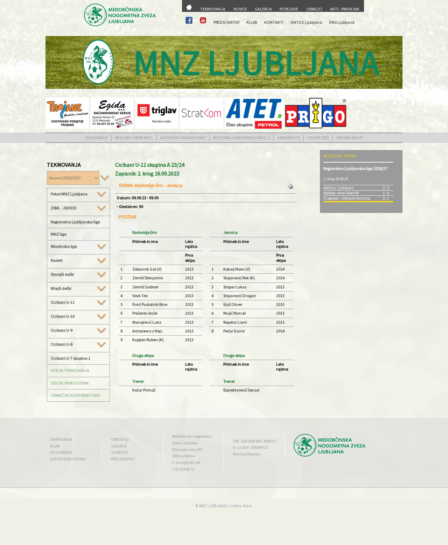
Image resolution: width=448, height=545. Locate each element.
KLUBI (251, 22)
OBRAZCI (314, 9)
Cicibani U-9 (61, 330)
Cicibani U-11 (63, 302)
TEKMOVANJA (212, 9)
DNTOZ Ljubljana (306, 22)
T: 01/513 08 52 (183, 469)
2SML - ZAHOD (64, 208)
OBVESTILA (120, 439)
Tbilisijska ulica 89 (187, 449)
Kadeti (57, 260)
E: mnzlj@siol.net (186, 462)
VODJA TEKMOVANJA (70, 370)
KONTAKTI (274, 22)
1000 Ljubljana (183, 455)
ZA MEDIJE (119, 452)
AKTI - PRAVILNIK (344, 9)
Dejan (247, 505)
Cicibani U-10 (63, 316)
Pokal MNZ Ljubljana (69, 194)
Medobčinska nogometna (192, 436)
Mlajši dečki (61, 288)
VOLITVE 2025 (318, 137)
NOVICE (240, 9)
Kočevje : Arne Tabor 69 (341, 193)
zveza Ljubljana (185, 442)
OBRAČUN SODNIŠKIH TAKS (75, 395)
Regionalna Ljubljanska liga (75, 221)
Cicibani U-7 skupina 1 (70, 358)
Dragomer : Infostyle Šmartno (346, 198)
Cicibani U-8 (61, 344)
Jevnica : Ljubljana (338, 187)
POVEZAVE (289, 9)
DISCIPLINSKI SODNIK (70, 383)
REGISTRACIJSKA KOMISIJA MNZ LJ (241, 137)
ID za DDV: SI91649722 (250, 447)
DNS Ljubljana (342, 22)
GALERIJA (263, 9)
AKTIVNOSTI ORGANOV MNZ (183, 137)
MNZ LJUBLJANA (212, 505)
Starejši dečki (62, 274)
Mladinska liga (64, 246)
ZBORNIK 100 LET (349, 137)
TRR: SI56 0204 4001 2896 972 (254, 441)
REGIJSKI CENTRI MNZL (134, 137)
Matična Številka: (247, 454)
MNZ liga (58, 234)
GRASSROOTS (288, 137)
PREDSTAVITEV (226, 22)
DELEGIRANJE (96, 137)
